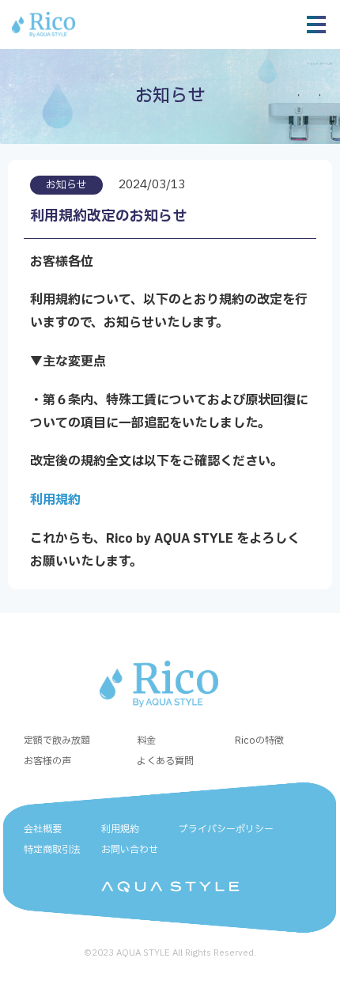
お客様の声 (47, 761)
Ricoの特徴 (259, 740)
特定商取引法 (52, 850)
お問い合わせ (129, 850)
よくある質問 (165, 761)
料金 (146, 740)
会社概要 (43, 829)
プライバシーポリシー (226, 829)
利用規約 (55, 499)
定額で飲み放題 (57, 740)
